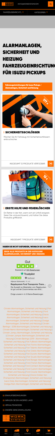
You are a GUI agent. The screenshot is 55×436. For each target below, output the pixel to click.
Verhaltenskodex (13, 405)
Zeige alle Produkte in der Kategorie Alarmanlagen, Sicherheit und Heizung (24, 252)
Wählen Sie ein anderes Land (19, 400)
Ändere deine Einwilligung (18, 410)
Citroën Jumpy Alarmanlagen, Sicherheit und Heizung (27, 332)
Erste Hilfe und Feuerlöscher (27, 208)
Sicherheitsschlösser (22, 132)
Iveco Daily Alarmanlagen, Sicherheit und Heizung (27, 381)
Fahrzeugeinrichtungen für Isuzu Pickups (23, 85)
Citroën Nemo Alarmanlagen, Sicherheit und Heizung (27, 329)
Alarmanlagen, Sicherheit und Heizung (21, 88)
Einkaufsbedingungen (15, 395)
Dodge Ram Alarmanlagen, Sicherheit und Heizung (27, 384)
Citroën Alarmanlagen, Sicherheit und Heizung (25, 308)
